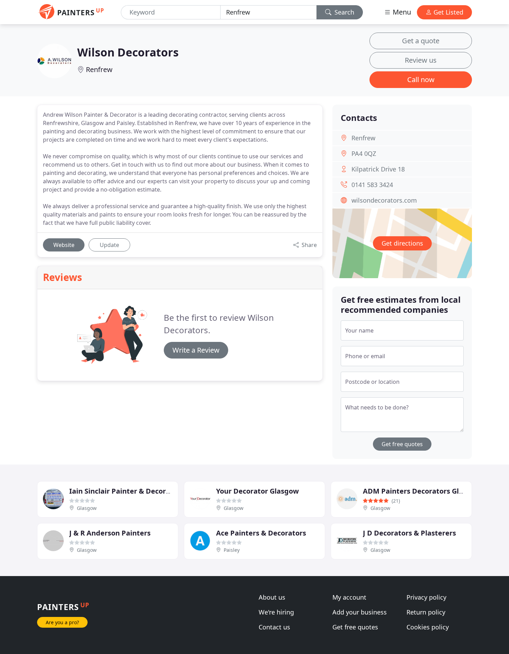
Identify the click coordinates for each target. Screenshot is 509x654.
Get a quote (420, 40)
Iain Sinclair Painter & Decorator (124, 491)
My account (349, 597)
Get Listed (447, 12)
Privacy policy (426, 597)
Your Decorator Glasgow (257, 491)
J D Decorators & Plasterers (409, 533)
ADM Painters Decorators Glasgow (422, 491)
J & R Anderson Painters (110, 533)
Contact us (274, 627)
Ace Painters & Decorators (261, 533)
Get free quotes (402, 444)
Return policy (426, 612)
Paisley (232, 550)
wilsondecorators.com (384, 200)
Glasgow (87, 508)
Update (109, 245)
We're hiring (276, 612)
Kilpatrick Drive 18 (378, 169)
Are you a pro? (62, 622)
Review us (421, 60)
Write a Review (196, 350)
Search (343, 12)
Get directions (402, 243)
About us (272, 597)
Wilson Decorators (128, 52)
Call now (421, 79)
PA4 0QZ (363, 153)
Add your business (359, 612)
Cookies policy (428, 627)
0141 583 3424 (372, 184)
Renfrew (99, 69)
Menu (401, 12)
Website (63, 245)
